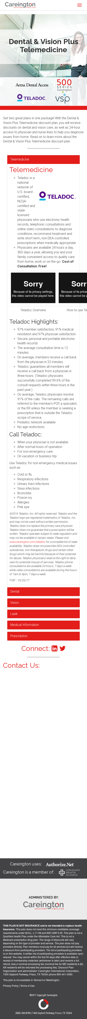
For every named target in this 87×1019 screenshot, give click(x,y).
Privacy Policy (10, 985)
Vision (14, 603)
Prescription (18, 636)
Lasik (14, 614)
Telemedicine (19, 159)
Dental (14, 591)
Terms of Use (27, 985)
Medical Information (24, 625)
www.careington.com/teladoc (27, 541)
